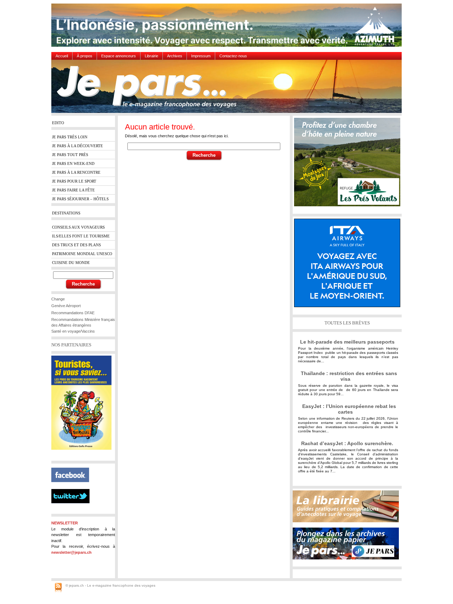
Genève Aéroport (66, 306)
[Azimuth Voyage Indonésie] (228, 28)
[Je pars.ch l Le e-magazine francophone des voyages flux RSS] (58, 588)
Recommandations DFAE (72, 313)
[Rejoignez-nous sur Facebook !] (73, 486)
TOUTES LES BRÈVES (347, 323)
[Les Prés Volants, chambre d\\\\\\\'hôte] (349, 165)
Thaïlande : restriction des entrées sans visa (349, 376)
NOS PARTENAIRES (71, 344)
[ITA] (349, 265)
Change (58, 299)
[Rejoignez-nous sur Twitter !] (73, 509)
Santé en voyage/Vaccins (73, 331)
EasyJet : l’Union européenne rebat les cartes (349, 409)
